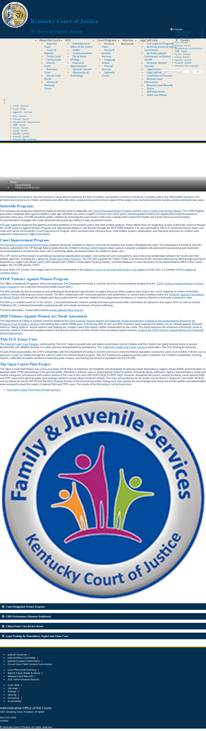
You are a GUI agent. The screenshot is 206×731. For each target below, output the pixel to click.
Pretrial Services (107, 67)
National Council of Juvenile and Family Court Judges (114, 269)
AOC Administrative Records (23, 679)
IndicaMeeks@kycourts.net (67, 310)
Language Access (108, 61)
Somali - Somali (182, 57)
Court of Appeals (50, 51)
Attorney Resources (127, 42)
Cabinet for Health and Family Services (58, 259)
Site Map (12, 688)
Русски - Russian (183, 54)
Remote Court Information (153, 80)
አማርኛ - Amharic (182, 32)
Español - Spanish (183, 59)
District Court (49, 64)
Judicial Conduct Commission (24, 660)
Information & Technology (79, 74)
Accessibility (14, 701)
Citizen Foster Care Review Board (161, 211)
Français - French (183, 45)
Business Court (50, 71)
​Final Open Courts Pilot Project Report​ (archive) (33, 390)
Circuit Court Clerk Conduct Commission (30, 664)
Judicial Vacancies (17, 654)
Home (13, 181)
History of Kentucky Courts (51, 85)
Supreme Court (50, 45)
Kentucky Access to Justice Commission (160, 48)
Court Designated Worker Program (112, 211)
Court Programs (107, 40)
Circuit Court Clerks (52, 77)
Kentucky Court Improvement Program (27, 245)
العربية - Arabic (181, 35)
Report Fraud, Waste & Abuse (24, 673)
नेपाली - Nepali (181, 51)
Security (12, 694)
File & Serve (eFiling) (78, 58)
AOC (68, 40)
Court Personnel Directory (22, 669)
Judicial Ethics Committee (22, 657)
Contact (10, 100)
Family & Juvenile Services (108, 53)
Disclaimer (13, 697)
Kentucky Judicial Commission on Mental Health (157, 56)
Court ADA (13, 685)
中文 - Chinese (19, 116)
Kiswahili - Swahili (183, 62)
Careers (185, 40)
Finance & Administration (78, 64)
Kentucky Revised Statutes (155, 64)
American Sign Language (186, 65)
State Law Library (157, 94)
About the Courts (49, 40)
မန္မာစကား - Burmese (22, 112)
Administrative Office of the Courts (81, 45)
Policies (12, 691)
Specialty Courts (108, 74)
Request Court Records (160, 85)
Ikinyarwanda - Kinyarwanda (188, 48)
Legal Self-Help (149, 40)
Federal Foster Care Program (22, 344)
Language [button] (178, 29)
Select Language (14, 102)
